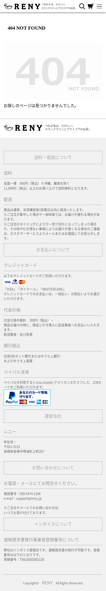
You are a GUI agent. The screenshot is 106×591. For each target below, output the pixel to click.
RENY (47, 583)
